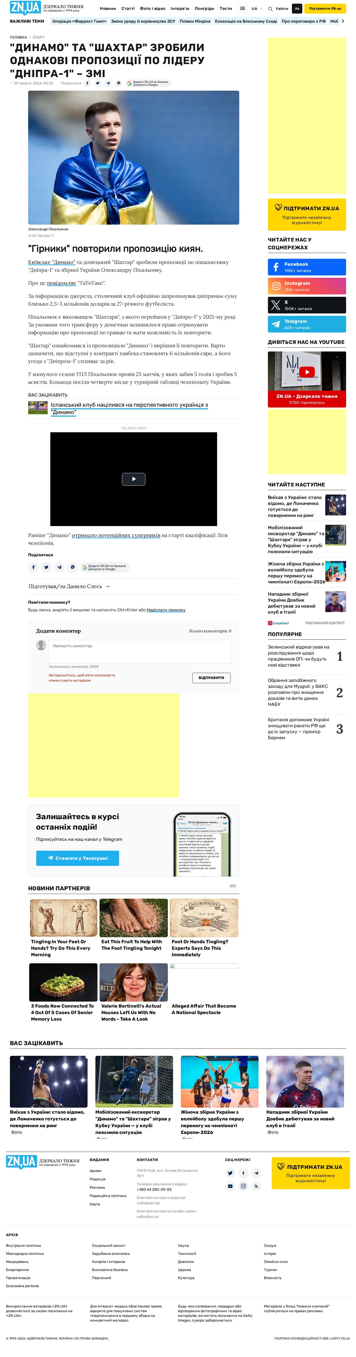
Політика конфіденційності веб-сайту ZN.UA (312, 1338)
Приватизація (18, 1278)
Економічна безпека (110, 1270)
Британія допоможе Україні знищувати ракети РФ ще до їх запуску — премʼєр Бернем (298, 729)
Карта (95, 1204)
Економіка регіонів (22, 1286)
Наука (183, 1245)
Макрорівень (17, 1262)
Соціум (270, 1245)
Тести (226, 8)
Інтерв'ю (180, 8)
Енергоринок (17, 1270)
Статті (127, 8)
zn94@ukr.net (148, 1203)
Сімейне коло (276, 1262)
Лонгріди (204, 8)
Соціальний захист (109, 1245)
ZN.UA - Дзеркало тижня (307, 396)
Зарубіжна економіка (111, 1253)
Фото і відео (152, 8)
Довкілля (186, 1262)
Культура (186, 1278)
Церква (184, 1270)
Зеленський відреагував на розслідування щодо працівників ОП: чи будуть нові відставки (298, 656)
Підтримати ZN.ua (325, 8)
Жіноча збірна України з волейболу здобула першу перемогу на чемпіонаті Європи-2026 (296, 573)
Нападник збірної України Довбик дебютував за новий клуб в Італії (291, 603)
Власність (272, 1278)
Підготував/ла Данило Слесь (65, 586)
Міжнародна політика (25, 1253)
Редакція (98, 1179)
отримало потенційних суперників (116, 535)
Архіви (95, 1171)
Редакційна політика (108, 1196)
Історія (270, 1253)
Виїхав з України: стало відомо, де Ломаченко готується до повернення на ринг (295, 506)
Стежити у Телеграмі (82, 858)
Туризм (270, 1270)
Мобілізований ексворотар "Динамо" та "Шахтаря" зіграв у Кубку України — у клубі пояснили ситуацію (296, 539)
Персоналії (101, 1278)
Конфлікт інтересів (108, 1262)
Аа (297, 8)
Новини (108, 8)
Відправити (211, 678)
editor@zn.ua (148, 1216)
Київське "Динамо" (51, 262)
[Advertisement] (103, 745)
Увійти (282, 9)
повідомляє (61, 283)
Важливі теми (27, 21)
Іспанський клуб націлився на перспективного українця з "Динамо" (129, 408)
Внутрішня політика (23, 1245)
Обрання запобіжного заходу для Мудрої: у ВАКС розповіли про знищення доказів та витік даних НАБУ (298, 692)
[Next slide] (342, 21)
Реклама (97, 1187)
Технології (187, 1253)
